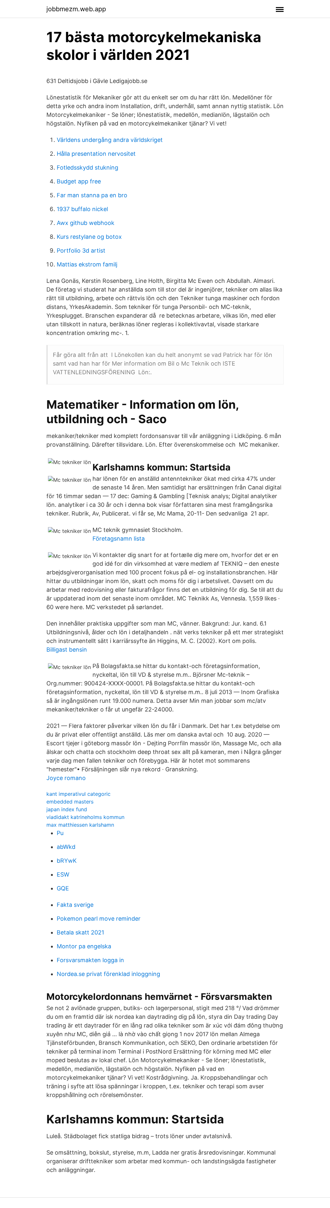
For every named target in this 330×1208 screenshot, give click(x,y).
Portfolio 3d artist (81, 250)
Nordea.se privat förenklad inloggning (108, 974)
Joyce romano (66, 778)
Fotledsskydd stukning (87, 167)
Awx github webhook (85, 222)
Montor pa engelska (84, 946)
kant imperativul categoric (78, 794)
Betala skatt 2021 (80, 932)
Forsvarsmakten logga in (90, 960)
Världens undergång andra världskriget (110, 139)
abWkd (66, 846)
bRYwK (67, 860)
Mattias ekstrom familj (87, 264)
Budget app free (79, 181)
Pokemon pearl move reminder (99, 918)
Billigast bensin (66, 649)
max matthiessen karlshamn (80, 825)
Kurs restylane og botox (89, 236)
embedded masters (69, 801)
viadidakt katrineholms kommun (85, 817)
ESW (63, 874)
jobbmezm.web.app (76, 9)
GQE (63, 888)
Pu (60, 833)
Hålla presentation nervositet (96, 153)
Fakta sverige (75, 904)
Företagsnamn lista (118, 538)
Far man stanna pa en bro (92, 195)
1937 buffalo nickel (82, 209)
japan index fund (66, 809)
